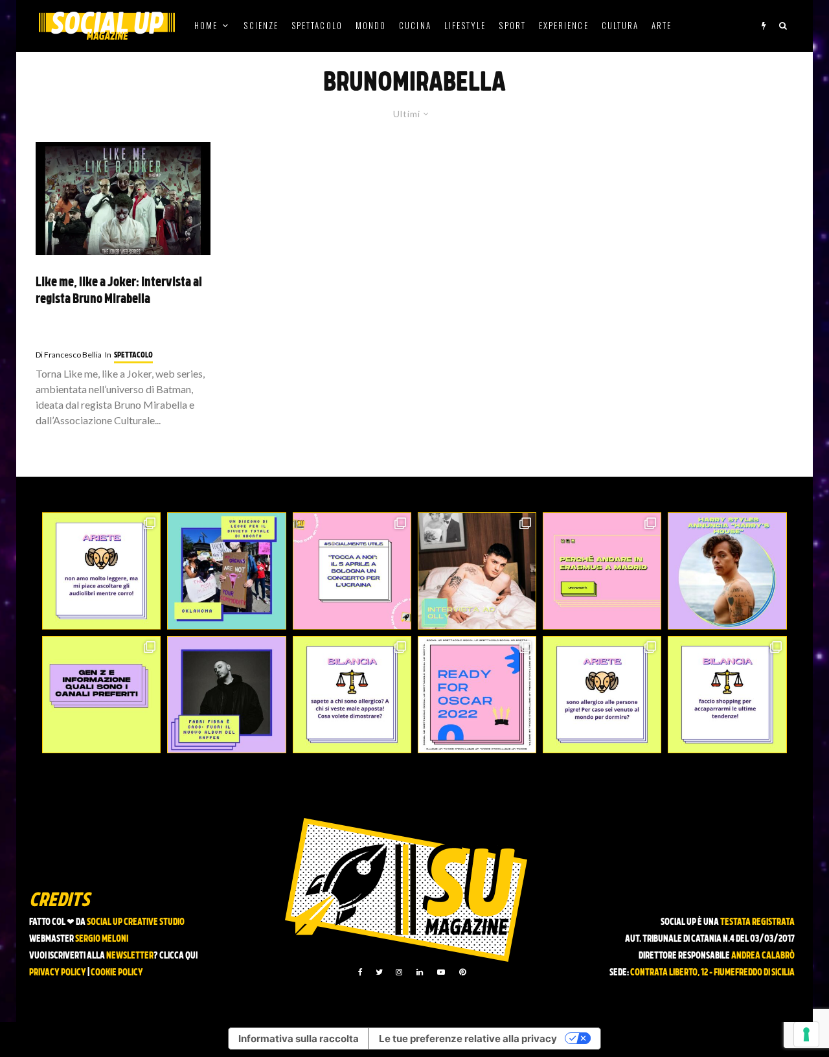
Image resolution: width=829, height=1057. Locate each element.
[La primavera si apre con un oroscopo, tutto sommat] (352, 694)
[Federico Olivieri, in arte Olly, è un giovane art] (477, 571)
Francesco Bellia (69, 354)
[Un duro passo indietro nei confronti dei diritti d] (226, 571)
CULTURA (620, 25)
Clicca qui (178, 956)
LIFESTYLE (465, 25)
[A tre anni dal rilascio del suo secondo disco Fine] (727, 571)
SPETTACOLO (317, 25)
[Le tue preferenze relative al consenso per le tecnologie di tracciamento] (806, 1034)
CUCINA (415, 25)
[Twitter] (379, 972)
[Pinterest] (462, 972)
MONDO (371, 25)
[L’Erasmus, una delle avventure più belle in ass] (602, 571)
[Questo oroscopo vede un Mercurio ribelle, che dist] (101, 571)
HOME (206, 25)
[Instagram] (399, 972)
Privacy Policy (57, 973)
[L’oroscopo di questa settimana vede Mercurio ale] (727, 694)
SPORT (512, 25)
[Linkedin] (419, 972)
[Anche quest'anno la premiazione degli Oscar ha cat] (477, 694)
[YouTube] (441, 972)
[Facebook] (360, 972)
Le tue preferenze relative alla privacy (468, 1038)
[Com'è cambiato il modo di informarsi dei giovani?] (101, 694)
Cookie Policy (117, 973)
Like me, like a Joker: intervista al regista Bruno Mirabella (119, 292)
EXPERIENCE (564, 25)
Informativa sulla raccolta (298, 1038)
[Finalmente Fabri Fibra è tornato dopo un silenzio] (226, 694)
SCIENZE (261, 25)
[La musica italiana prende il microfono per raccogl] (352, 571)
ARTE (662, 25)
